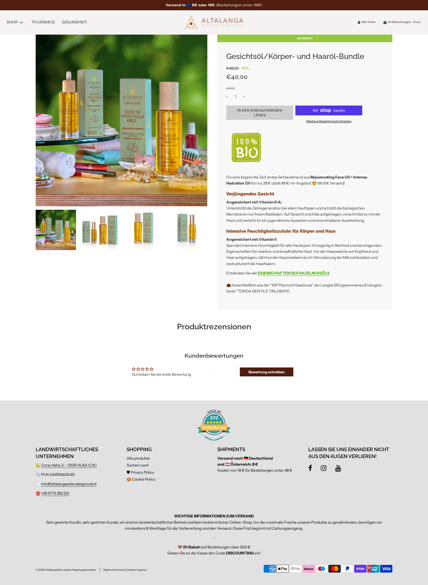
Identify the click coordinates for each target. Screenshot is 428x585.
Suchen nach (138, 465)
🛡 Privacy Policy (140, 472)
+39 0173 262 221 (55, 493)
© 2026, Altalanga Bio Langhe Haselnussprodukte (66, 569)
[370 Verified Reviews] (214, 443)
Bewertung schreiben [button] (267, 372)
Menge (230, 88)
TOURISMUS (43, 22)
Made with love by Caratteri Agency (125, 569)
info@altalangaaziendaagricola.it (69, 484)
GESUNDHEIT (74, 22)
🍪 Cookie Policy (141, 479)
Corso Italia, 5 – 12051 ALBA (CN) (69, 465)
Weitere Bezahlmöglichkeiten (329, 121)
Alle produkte (138, 458)
